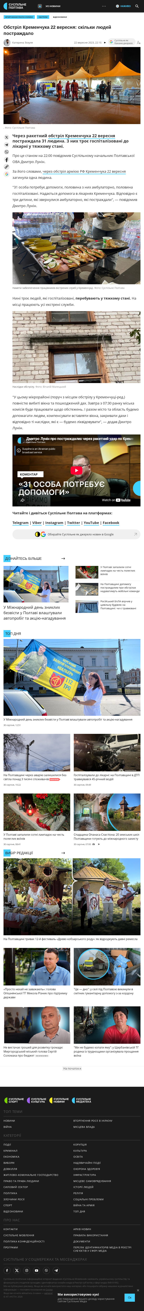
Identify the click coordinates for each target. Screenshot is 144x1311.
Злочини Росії (14, 1199)
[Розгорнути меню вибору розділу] (40, 6)
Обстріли (43, 17)
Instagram (54, 522)
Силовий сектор (16, 1187)
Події (7, 1144)
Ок (129, 1297)
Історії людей (83, 1187)
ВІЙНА (8, 1127)
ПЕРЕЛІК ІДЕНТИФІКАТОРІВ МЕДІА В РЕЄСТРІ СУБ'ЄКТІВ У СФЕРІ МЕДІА (102, 1249)
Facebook (111, 522)
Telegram (20, 522)
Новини (9, 1120)
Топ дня (79, 1211)
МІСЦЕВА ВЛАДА (84, 1127)
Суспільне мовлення (19, 1235)
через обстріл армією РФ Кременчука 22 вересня (84, 171)
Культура (80, 1150)
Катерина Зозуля (22, 42)
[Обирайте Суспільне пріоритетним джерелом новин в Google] (7, 174)
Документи (81, 1241)
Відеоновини (60, 17)
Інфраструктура (84, 1175)
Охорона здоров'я (86, 1169)
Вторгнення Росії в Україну (19, 17)
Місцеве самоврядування (92, 1181)
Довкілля (10, 1169)
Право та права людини (21, 1181)
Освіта (78, 1156)
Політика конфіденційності (24, 1241)
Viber (37, 522)
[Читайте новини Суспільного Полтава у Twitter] (16, 1270)
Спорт (8, 1205)
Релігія (78, 1193)
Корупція (80, 1144)
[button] (7, 137)
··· (104, 6)
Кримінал (11, 1150)
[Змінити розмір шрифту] (138, 42)
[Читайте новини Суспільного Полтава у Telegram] (56, 1270)
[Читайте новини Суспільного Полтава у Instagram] (26, 1270)
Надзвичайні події (87, 1162)
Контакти (11, 1229)
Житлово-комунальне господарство (31, 1175)
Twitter (73, 522)
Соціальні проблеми (88, 1199)
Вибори (9, 1162)
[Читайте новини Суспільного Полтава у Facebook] (7, 1270)
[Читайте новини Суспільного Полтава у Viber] (46, 1270)
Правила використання (90, 1235)
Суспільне (51, 1289)
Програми (11, 1247)
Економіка (11, 1156)
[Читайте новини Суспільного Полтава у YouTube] (36, 1270)
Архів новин (82, 1229)
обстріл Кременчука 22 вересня (81, 135)
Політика (10, 1193)
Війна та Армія (84, 1205)
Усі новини (53, 6)
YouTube (91, 522)
